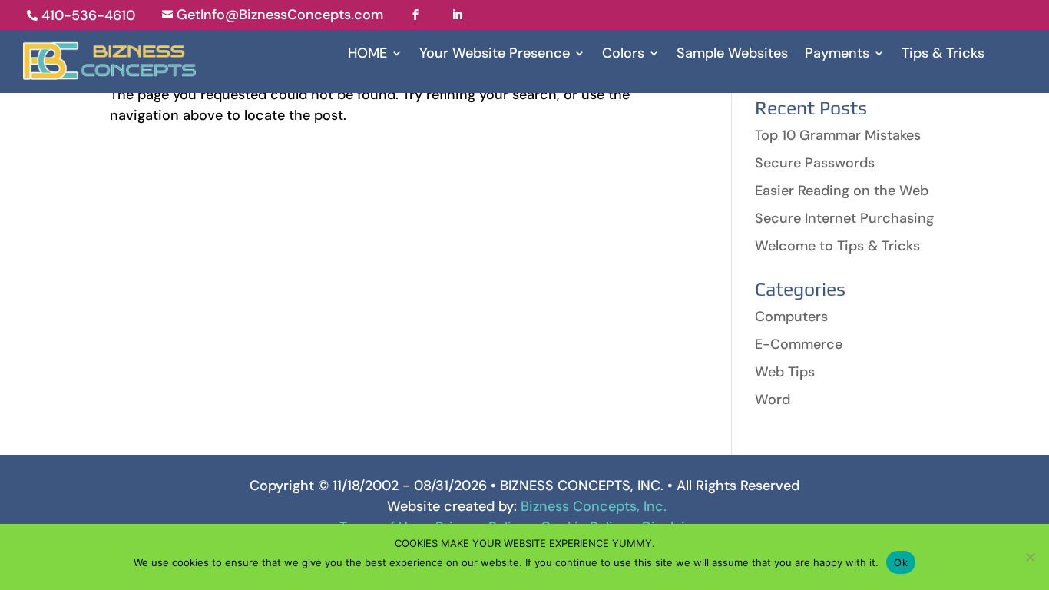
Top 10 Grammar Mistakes (838, 135)
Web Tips (785, 372)
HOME (367, 55)
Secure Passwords (815, 163)
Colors (623, 55)
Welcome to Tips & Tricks (837, 246)
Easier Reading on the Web (841, 190)
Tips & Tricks (943, 55)
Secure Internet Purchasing (844, 218)
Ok (901, 562)
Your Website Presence (494, 55)
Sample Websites (732, 55)
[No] (1029, 557)
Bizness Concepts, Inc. (594, 506)
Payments (837, 55)
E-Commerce (798, 344)
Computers (791, 316)
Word (772, 399)
